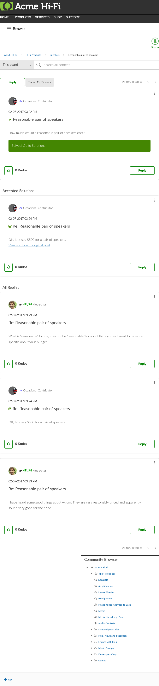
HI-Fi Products (33, 55)
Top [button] (10, 679)
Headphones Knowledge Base (114, 605)
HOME (4, 17)
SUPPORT (73, 17)
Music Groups (106, 648)
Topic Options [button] (38, 82)
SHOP (58, 17)
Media (101, 611)
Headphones (105, 598)
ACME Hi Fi (10, 55)
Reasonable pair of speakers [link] (83, 55)
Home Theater (106, 592)
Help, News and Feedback (112, 636)
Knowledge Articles (108, 629)
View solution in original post (29, 245)
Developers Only (107, 654)
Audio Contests (106, 623)
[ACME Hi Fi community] (87, 567)
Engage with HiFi (107, 642)
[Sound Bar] (155, 82)
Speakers (54, 55)
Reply (142, 170)
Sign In (155, 47)
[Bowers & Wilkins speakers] (148, 82)
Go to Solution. (34, 145)
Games (102, 660)
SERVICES (42, 17)
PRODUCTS (23, 17)
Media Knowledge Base (111, 617)
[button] (154, 93)
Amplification (105, 586)
